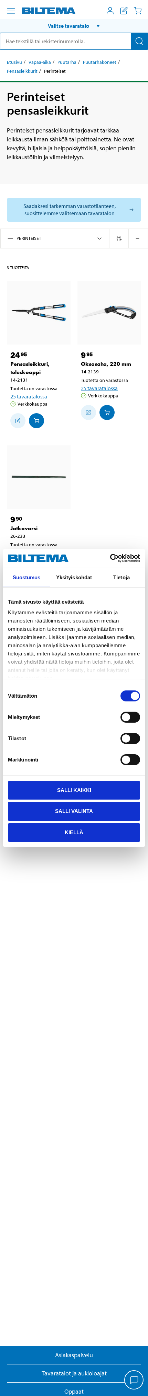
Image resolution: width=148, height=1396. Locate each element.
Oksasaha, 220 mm (106, 364)
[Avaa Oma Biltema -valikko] (110, 10)
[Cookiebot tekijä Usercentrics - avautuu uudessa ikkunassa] (110, 558)
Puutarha (66, 62)
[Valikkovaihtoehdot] (11, 11)
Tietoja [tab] (121, 577)
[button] (74, 26)
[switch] (130, 716)
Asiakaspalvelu (74, 1355)
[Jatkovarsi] (39, 477)
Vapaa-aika (40, 62)
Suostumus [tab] (27, 577)
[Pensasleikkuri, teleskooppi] (39, 313)
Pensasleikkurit (22, 71)
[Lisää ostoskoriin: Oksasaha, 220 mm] (107, 412)
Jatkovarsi (24, 528)
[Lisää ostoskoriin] (17, 420)
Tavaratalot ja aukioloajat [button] (74, 1373)
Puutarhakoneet (99, 62)
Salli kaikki (74, 790)
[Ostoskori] (138, 10)
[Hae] (139, 41)
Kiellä (74, 832)
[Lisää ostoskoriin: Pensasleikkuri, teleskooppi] (36, 420)
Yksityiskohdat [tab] (74, 577)
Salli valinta (74, 811)
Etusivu (14, 62)
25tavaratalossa (28, 396)
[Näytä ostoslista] (124, 10)
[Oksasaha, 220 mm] (109, 313)
